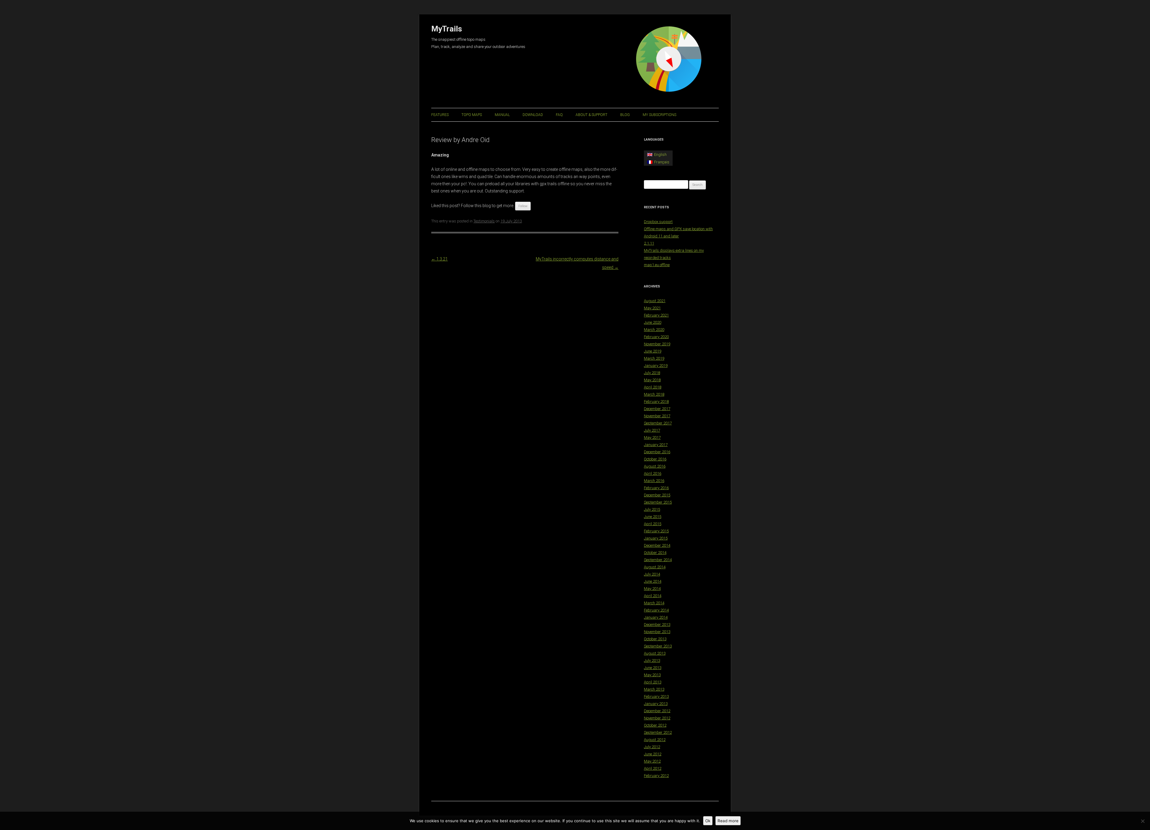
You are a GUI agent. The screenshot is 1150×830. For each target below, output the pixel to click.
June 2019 (652, 351)
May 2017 (652, 437)
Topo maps (471, 115)
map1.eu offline (657, 265)
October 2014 (655, 552)
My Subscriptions (659, 115)
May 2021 (652, 308)
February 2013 (656, 696)
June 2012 (652, 754)
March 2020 (654, 329)
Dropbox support (658, 221)
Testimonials (484, 221)
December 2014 (657, 545)
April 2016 (652, 473)
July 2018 (652, 372)
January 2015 (656, 538)
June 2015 (652, 516)
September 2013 (658, 646)
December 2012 (657, 711)
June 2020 (652, 322)
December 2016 (657, 452)
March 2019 (654, 358)
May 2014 (652, 588)
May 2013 (652, 675)
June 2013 (652, 667)
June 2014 (652, 581)
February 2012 (656, 775)
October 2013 (655, 639)
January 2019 (656, 365)
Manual (502, 115)
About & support (591, 115)
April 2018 (652, 387)
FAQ (559, 115)
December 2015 (657, 495)
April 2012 (652, 768)
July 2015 (652, 509)
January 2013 (656, 703)
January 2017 (656, 444)
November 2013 (657, 631)
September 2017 (658, 423)
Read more (728, 820)
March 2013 (654, 689)
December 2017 (657, 408)
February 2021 (656, 315)
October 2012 (655, 725)
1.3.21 (439, 259)
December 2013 (657, 624)
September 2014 (658, 560)
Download (533, 115)
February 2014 (656, 610)
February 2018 (656, 401)
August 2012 (654, 739)
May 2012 (652, 761)
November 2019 (657, 344)
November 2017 (657, 416)
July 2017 (652, 430)
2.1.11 (649, 243)
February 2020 (656, 337)
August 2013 (654, 653)
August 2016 (654, 466)
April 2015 (652, 524)
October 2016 (655, 459)
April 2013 (652, 682)
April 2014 (652, 595)
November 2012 (657, 718)
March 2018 (654, 394)
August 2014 (654, 567)
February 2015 (656, 531)
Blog (625, 115)
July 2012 (652, 747)
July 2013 (652, 660)
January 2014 (656, 617)
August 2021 (654, 301)
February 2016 (656, 488)
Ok (707, 820)
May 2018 (652, 380)
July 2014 (652, 574)
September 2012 (658, 732)
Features (440, 115)
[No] (1143, 821)
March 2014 (654, 603)
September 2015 (658, 502)
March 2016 (654, 480)
